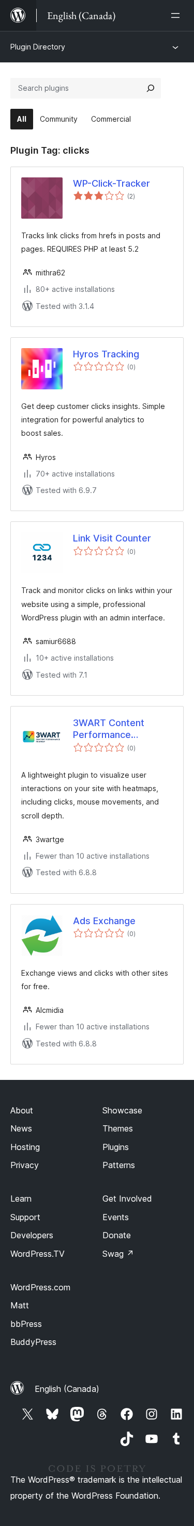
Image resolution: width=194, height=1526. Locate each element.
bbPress (26, 1324)
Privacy (24, 1165)
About (21, 1110)
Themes (117, 1128)
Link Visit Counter (112, 538)
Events (115, 1217)
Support (25, 1217)
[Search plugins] (150, 88)
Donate (116, 1235)
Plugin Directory (37, 46)
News (21, 1128)
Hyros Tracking (106, 354)
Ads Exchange (104, 920)
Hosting (25, 1147)
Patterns (118, 1165)
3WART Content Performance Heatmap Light (108, 729)
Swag (118, 1254)
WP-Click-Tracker (111, 183)
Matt (19, 1305)
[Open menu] (177, 15)
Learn (21, 1198)
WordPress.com (40, 1287)
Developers (31, 1235)
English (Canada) (67, 1389)
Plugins (115, 1147)
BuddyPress (33, 1342)
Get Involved (127, 1198)
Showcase (122, 1110)
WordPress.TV (37, 1254)
